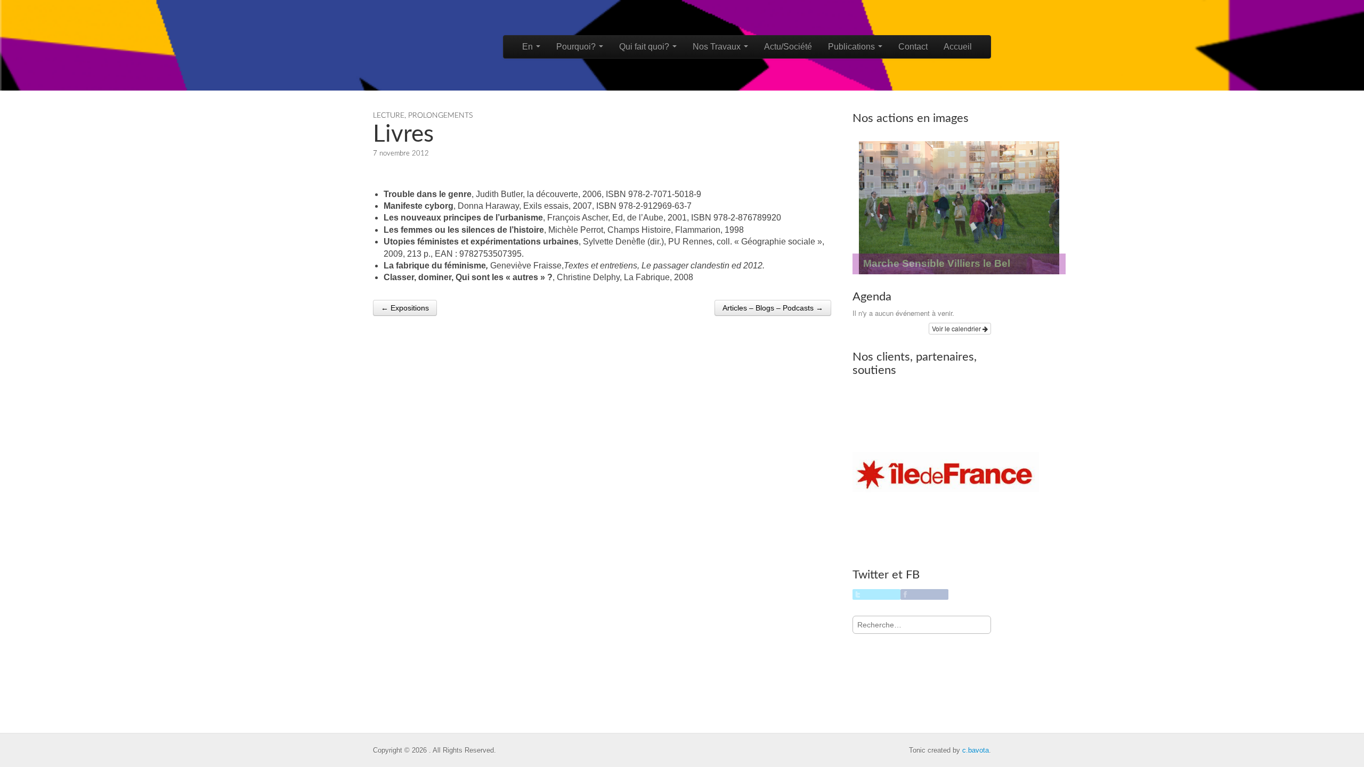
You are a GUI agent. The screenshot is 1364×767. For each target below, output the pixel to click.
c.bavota (975, 750)
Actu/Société (788, 46)
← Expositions (405, 308)
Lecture (388, 115)
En (528, 46)
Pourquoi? (577, 46)
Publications (852, 46)
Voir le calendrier (957, 328)
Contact (913, 46)
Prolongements (440, 115)
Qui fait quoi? (645, 46)
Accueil (958, 46)
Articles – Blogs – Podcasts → (772, 308)
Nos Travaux (718, 46)
